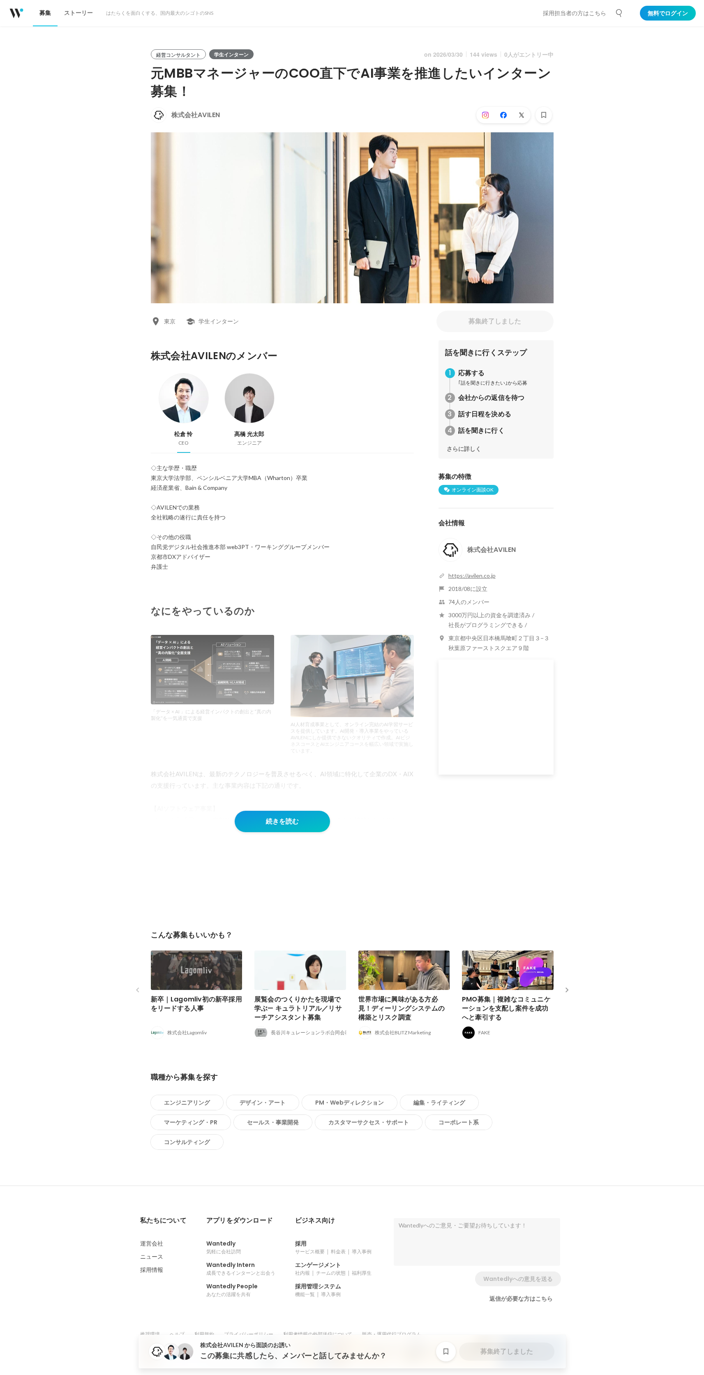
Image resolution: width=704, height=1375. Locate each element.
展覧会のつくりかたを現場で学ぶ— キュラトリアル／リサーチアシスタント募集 (298, 1008)
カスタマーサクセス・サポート (368, 1122)
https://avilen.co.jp (472, 575)
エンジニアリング (187, 1102)
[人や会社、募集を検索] (619, 13)
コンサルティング (187, 1142)
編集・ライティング (439, 1102)
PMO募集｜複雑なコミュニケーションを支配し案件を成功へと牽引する (506, 1008)
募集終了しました (495, 321)
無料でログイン (668, 13)
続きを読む (282, 821)
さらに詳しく (464, 449)
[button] (163, 1220)
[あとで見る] (544, 115)
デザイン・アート (263, 1102)
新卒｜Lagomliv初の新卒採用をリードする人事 (196, 1003)
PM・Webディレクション (349, 1102)
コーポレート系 (459, 1122)
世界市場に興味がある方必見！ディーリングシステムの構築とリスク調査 (401, 1008)
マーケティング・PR (190, 1122)
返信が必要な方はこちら (521, 1298)
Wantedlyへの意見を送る (518, 1279)
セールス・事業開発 (273, 1122)
